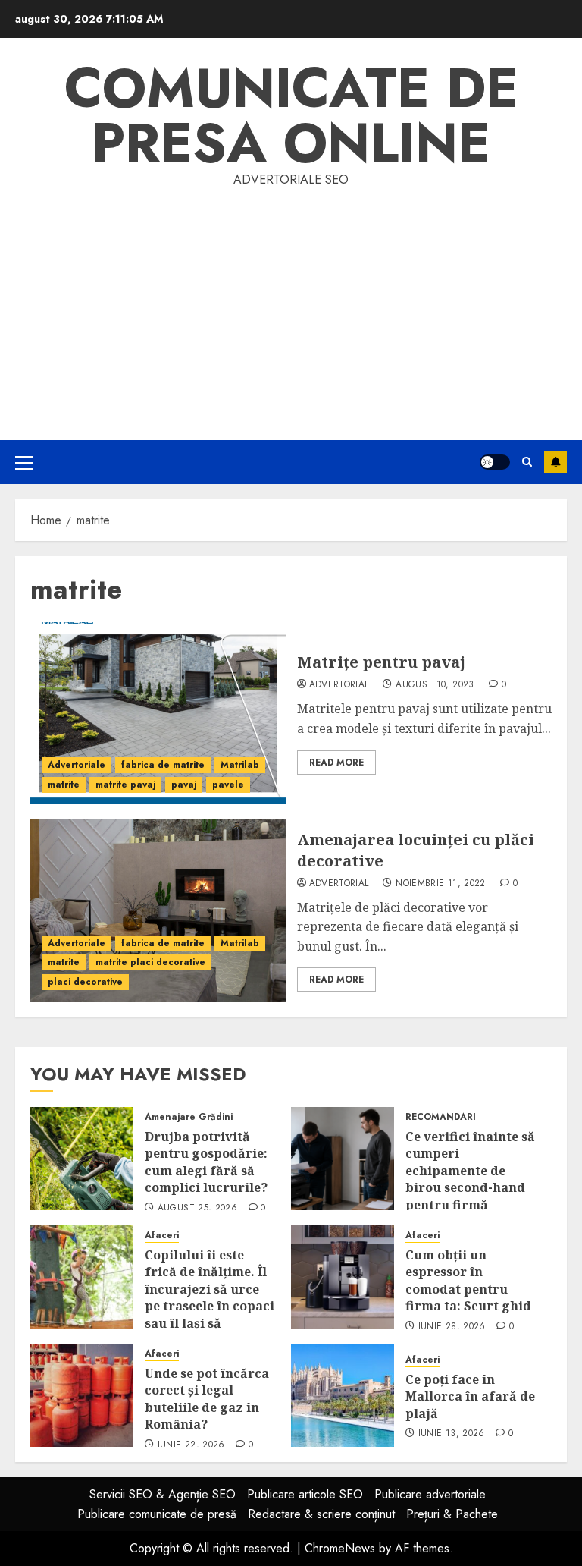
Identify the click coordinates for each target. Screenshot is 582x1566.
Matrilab (240, 765)
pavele (228, 784)
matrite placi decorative (150, 962)
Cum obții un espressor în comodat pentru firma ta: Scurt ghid (468, 1280)
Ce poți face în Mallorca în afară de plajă (470, 1396)
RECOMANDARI (440, 1117)
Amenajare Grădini (189, 1117)
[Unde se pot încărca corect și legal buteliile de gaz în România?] (81, 1395)
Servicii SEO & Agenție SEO (162, 1494)
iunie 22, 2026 (191, 1445)
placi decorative (85, 982)
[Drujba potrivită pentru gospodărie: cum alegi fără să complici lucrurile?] (81, 1158)
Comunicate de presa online (291, 115)
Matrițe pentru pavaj (381, 662)
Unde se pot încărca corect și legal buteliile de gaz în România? (207, 1398)
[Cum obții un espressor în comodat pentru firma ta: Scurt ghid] (342, 1277)
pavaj (183, 784)
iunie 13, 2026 (451, 1434)
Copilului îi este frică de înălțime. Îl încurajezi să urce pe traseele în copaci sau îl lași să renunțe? (209, 1297)
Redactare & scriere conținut (321, 1514)
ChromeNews (340, 1548)
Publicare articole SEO (305, 1494)
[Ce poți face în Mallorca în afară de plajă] (342, 1395)
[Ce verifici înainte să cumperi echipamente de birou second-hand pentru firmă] (342, 1158)
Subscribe (555, 462)
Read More (336, 762)
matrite (64, 784)
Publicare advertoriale (430, 1494)
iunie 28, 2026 (452, 1327)
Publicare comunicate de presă (156, 1514)
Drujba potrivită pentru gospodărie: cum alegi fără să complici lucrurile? (206, 1162)
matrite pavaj (125, 784)
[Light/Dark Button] (495, 462)
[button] (24, 462)
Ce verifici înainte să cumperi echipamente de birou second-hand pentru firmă (470, 1170)
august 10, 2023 (435, 685)
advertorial (339, 685)
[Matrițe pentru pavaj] (158, 713)
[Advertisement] (291, 303)
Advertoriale (76, 765)
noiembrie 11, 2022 (440, 884)
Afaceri (162, 1235)
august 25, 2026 (197, 1209)
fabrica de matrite (163, 765)
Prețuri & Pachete (452, 1514)
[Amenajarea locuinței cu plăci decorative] (158, 910)
